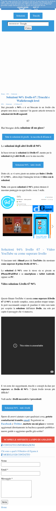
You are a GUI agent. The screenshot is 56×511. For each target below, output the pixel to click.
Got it (36, 7)
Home (4, 507)
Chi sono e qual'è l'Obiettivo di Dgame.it (19, 451)
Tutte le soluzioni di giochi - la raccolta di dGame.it (28, 136)
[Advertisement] (28, 62)
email (27, 420)
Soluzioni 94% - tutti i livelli (28, 164)
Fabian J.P (19, 104)
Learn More (22, 7)
